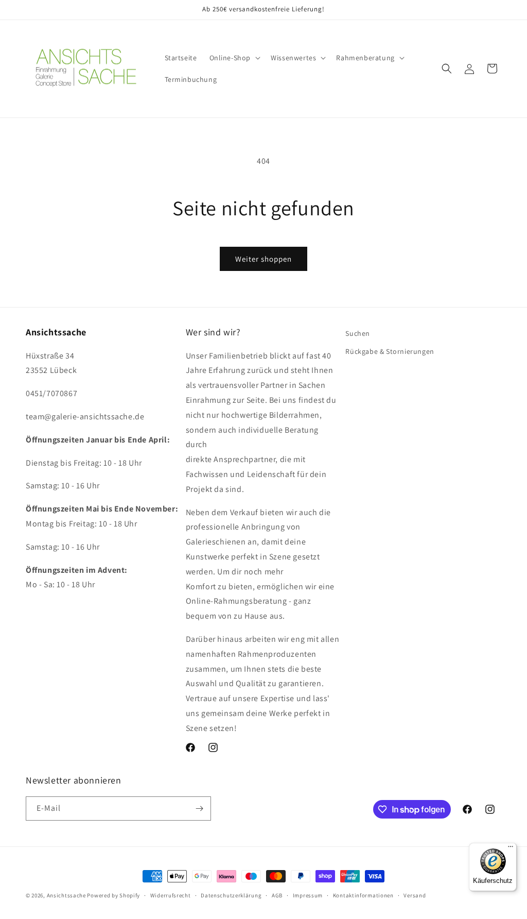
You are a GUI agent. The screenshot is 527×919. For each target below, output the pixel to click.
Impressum (308, 895)
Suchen (357, 333)
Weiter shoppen (263, 259)
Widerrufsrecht (170, 895)
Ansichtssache (66, 895)
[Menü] (510, 849)
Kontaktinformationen (363, 895)
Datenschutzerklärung (231, 895)
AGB (277, 895)
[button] (234, 58)
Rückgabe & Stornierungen (389, 351)
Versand (414, 895)
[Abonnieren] (199, 808)
